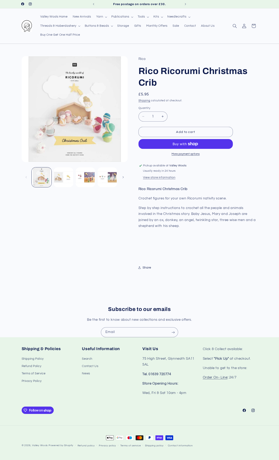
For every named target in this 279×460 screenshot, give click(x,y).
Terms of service (130, 446)
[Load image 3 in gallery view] (85, 177)
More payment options (186, 154)
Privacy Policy (32, 381)
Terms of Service (34, 373)
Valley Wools (40, 445)
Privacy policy (107, 446)
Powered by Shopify (61, 445)
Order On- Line (215, 377)
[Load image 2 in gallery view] (63, 177)
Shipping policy (154, 446)
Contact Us (90, 366)
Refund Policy (31, 366)
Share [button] (147, 267)
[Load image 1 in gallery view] (41, 177)
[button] (101, 16)
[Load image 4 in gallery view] (107, 177)
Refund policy (86, 446)
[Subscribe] (173, 332)
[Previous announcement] (93, 4)
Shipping (144, 100)
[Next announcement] (185, 4)
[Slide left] (26, 177)
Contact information (180, 446)
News (86, 373)
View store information (159, 177)
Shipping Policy (33, 358)
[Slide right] (123, 177)
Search (87, 358)
